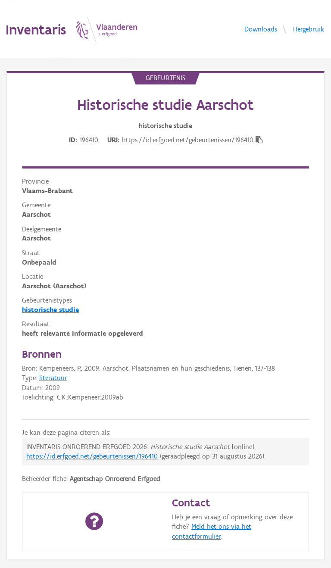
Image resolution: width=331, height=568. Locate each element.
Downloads (260, 29)
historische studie (50, 310)
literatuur (53, 378)
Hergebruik (308, 29)
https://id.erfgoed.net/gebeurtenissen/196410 (92, 456)
